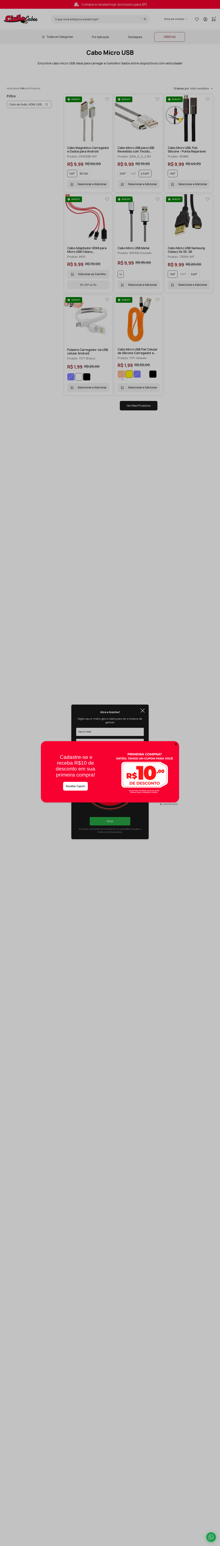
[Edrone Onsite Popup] (110, 773)
